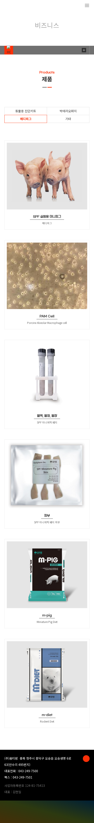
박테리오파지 (68, 111)
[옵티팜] (19, 5)
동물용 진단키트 (25, 111)
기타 (68, 119)
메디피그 (25, 119)
